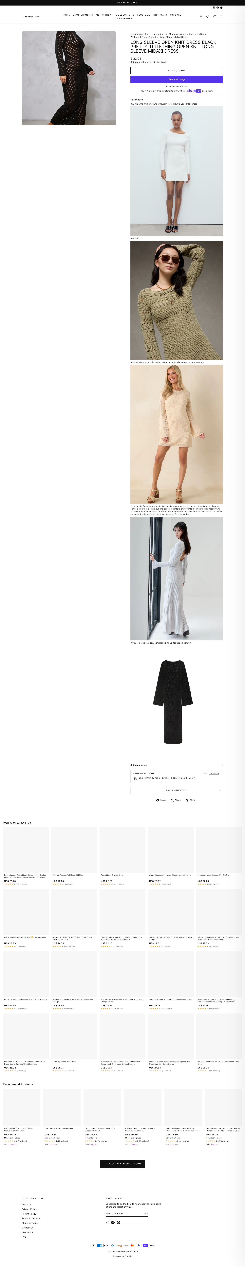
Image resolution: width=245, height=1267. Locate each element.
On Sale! (176, 15)
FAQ (24, 1237)
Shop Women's (83, 15)
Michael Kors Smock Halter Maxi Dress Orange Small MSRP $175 (72, 938)
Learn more (207, 91)
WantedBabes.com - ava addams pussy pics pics (170, 875)
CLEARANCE (125, 18)
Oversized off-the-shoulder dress (59, 1128)
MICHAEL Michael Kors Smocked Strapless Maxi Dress (218, 1063)
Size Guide (27, 1232)
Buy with (177, 79)
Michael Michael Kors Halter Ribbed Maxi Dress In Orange (170, 938)
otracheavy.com (31, 17)
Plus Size (144, 15)
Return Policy (29, 1213)
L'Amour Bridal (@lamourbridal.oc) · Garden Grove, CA (100, 1129)
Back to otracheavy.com (124, 1164)
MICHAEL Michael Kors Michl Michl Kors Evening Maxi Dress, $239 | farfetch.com (218, 938)
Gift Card (160, 15)
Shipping (135, 62)
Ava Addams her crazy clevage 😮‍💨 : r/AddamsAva (25, 937)
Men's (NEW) (104, 15)
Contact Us (28, 1227)
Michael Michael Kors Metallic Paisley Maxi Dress (170, 999)
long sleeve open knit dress (153, 34)
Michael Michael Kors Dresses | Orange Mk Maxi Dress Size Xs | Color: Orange (169, 1063)
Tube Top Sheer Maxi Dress (64, 1062)
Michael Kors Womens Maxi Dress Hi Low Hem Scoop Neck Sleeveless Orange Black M (120, 1063)
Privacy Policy (29, 1209)
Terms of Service (31, 1218)
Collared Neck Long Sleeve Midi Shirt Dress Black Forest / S (141, 1129)
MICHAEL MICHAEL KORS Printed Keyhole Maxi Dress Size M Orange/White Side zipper (24, 1063)
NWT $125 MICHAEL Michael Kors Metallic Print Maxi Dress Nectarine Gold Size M (121, 938)
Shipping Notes (138, 765)
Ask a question (177, 790)
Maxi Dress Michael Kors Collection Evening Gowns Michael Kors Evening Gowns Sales (216, 1000)
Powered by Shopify (122, 1256)
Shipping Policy (30, 1223)
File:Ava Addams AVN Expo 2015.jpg (68, 875)
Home (66, 15)
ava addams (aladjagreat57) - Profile (213, 875)
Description (136, 99)
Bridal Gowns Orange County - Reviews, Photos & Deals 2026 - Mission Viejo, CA (223, 1129)
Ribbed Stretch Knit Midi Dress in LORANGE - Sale (25, 999)
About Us (27, 1204)
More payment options (176, 86)
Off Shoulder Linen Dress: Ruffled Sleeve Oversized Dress (18, 1129)
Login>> (13, 1144)
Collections (125, 15)
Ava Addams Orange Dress (112, 875)
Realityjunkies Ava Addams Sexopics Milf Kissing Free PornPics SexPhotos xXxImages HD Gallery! (25, 876)
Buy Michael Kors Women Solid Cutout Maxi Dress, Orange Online (122, 1000)
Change (214, 773)
